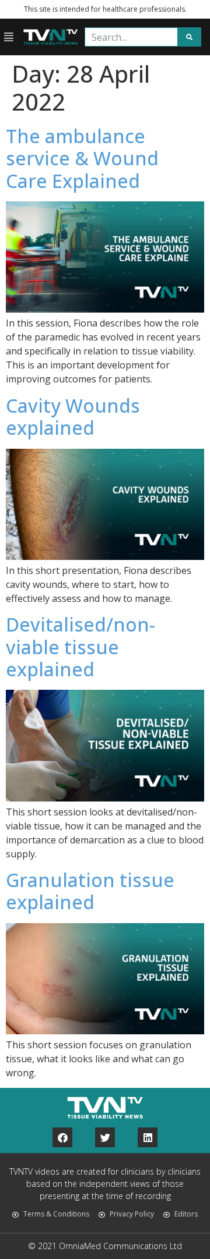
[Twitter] (105, 1137)
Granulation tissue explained (90, 890)
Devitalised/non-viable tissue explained (80, 647)
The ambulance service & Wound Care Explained (82, 158)
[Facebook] (62, 1137)
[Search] (189, 37)
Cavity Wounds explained (73, 416)
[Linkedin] (148, 1137)
